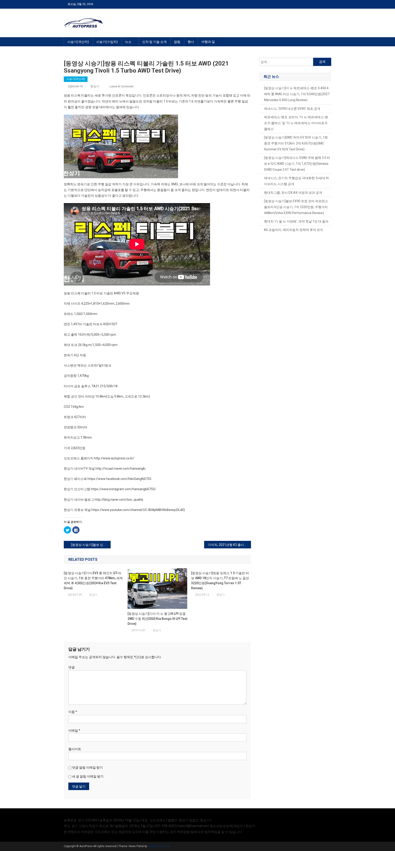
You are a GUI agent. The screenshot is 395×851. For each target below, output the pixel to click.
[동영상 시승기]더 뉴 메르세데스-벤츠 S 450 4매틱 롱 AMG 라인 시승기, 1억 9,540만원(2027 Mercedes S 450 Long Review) (296, 94)
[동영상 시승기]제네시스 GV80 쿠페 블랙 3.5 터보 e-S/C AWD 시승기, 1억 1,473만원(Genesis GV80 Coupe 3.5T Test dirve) (297, 163)
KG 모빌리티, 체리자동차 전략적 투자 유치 (293, 230)
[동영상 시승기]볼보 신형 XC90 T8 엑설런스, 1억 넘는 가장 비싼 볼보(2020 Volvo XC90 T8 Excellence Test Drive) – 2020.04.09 (91, 545)
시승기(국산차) (78, 42)
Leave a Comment (121, 86)
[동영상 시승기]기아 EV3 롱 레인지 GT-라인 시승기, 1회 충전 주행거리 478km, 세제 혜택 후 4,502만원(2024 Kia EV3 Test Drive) (93, 580)
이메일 (74, 730)
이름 (72, 712)
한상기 (94, 86)
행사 (191, 42)
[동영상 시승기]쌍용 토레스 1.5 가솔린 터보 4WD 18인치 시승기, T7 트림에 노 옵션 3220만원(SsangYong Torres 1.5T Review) (220, 580)
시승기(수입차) (107, 42)
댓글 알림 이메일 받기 (87, 767)
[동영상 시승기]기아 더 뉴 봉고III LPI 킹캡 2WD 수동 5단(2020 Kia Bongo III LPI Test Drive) (157, 619)
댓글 (71, 667)
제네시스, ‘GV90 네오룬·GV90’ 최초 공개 (292, 108)
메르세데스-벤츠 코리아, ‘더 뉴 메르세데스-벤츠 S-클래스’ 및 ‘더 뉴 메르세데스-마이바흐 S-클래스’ (296, 123)
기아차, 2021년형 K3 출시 (226, 545)
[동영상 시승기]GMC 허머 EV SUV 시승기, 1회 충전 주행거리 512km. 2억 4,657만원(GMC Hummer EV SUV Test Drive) (296, 143)
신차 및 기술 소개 (154, 42)
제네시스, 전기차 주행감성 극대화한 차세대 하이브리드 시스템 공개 (296, 181)
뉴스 (128, 42)
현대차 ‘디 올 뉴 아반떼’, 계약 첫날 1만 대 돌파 (296, 221)
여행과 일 (208, 42)
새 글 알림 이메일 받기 (88, 776)
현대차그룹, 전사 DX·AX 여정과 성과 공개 (293, 192)
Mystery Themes (158, 846)
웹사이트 (74, 749)
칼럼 (177, 42)
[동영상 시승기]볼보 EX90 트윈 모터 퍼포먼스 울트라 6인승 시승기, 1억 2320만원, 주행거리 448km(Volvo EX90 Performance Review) (296, 207)
